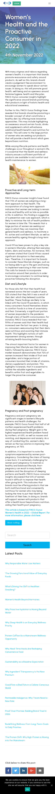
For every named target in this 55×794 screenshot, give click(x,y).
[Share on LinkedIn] (24, 771)
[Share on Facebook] (8, 771)
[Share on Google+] (32, 771)
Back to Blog (13, 522)
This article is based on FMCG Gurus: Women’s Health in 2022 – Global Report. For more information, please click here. (27, 513)
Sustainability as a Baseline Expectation (24, 662)
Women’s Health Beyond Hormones (22, 599)
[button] (49, 3)
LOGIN (16, 3)
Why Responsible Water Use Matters (22, 563)
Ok (27, 789)
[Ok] (51, 785)
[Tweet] (16, 771)
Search (27, 545)
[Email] (40, 771)
